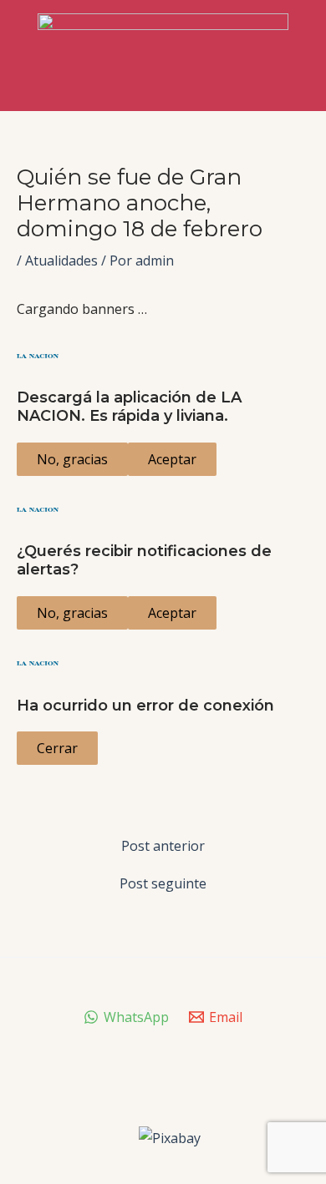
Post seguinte (163, 883)
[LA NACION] (163, 355)
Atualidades (61, 260)
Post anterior (163, 846)
